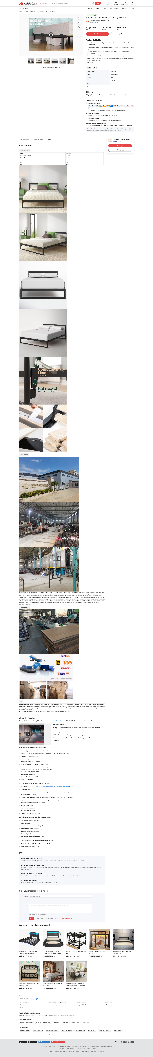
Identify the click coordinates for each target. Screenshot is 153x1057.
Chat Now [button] (123, 34)
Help (105, 8)
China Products (52, 1046)
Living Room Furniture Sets (43, 1022)
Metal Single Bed (92, 1030)
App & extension (114, 8)
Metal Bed (32, 786)
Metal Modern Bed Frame (26, 1034)
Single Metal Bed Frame (105, 1030)
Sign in (132, 4)
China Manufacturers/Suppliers (64, 1046)
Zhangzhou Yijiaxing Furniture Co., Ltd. (99, 20)
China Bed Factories (38, 1030)
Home (20, 11)
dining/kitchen (108, 1002)
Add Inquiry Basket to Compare (51, 67)
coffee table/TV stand (24, 1005)
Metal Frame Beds (80, 1030)
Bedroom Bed (44, 11)
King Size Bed (86, 1022)
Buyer (97, 8)
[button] (93, 3)
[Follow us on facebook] (121, 1042)
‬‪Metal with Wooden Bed (51, 786)
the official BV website (56, 721)
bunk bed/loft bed (80, 1002)
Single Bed (52, 11)
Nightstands (56, 1022)
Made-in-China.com (70, 1048)
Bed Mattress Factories (52, 1030)
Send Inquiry (97, 34)
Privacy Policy (101, 1051)
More (20, 1037)
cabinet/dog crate (23, 1008)
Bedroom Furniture (34, 11)
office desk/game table (110, 1005)
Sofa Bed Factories (25, 1030)
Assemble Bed (117, 1030)
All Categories (24, 8)
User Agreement (85, 1051)
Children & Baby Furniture (26, 1022)
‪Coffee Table (70, 786)
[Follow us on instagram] (126, 1042)
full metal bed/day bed (24, 1002)
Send (31, 918)
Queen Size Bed (75, 1022)
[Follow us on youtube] (128, 1042)
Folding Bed (65, 1022)
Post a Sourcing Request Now (63, 918)
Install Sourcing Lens (59, 1042)
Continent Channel (95, 1046)
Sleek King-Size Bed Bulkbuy (43, 1034)
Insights (110, 1046)
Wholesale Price (85, 1046)
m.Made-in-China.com (80, 1048)
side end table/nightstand (54, 1005)
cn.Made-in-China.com (91, 1048)
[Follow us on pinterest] (131, 1042)
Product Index (104, 1046)
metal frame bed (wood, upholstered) (57, 1002)
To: (27, 900)
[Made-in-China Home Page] (27, 3)
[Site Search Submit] (98, 3)
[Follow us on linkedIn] (133, 1042)
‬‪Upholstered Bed (40, 786)
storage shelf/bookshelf (82, 1005)
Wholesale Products (76, 1046)
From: (26, 896)
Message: (25, 905)
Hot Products (44, 1046)
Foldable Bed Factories (66, 1030)
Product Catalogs (41, 999)
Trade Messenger (44, 1042)
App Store (23, 1042)
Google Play (33, 1042)
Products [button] (44, 3)
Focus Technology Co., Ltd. (65, 1051)
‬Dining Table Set (62, 786)
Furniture (26, 11)
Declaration (93, 1051)
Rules (132, 8)
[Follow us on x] (124, 1042)
